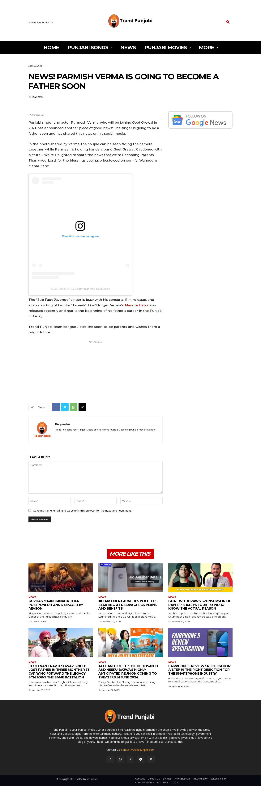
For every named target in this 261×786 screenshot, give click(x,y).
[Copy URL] (82, 407)
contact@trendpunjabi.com (138, 749)
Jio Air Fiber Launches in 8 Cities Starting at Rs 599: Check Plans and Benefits (127, 604)
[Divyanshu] (42, 430)
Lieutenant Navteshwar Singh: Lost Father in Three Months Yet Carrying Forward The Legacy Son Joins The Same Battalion (59, 671)
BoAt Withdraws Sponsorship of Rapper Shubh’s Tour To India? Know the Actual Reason (199, 604)
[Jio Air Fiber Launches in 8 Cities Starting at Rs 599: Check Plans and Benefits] (130, 577)
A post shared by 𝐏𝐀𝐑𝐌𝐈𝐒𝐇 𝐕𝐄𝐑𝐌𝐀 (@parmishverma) (80, 288)
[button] (228, 22)
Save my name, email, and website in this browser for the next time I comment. (82, 510)
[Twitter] (65, 407)
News (32, 597)
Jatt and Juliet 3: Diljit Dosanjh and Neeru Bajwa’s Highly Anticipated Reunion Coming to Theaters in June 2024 (128, 671)
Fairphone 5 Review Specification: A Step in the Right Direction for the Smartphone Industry (199, 669)
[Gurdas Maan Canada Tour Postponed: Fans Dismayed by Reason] (60, 577)
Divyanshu (37, 96)
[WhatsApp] (73, 407)
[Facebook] (56, 407)
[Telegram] (140, 759)
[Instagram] (120, 759)
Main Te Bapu (136, 305)
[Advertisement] (95, 370)
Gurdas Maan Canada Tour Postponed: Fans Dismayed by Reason (55, 604)
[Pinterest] (130, 759)
